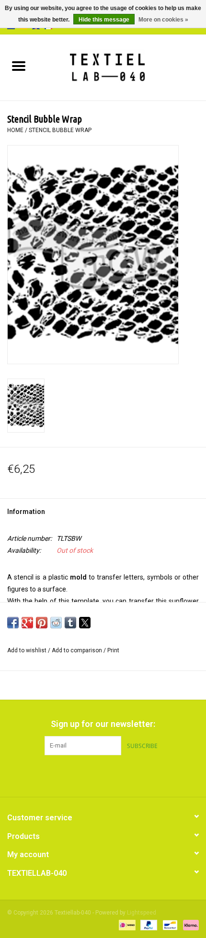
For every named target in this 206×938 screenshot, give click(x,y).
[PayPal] (148, 924)
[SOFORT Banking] (189, 924)
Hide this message (104, 19)
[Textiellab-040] (121, 67)
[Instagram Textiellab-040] (119, 774)
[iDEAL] (126, 924)
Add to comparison (77, 650)
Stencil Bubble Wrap (60, 130)
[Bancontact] (169, 924)
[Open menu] (18, 65)
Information (26, 511)
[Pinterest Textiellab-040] (103, 774)
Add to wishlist (27, 650)
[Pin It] (41, 622)
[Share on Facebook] (13, 622)
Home (15, 130)
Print (113, 650)
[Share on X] (85, 622)
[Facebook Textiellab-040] (86, 774)
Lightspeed (141, 912)
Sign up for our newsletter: (103, 724)
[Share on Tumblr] (70, 622)
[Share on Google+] (27, 622)
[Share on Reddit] (56, 622)
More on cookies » (163, 19)
